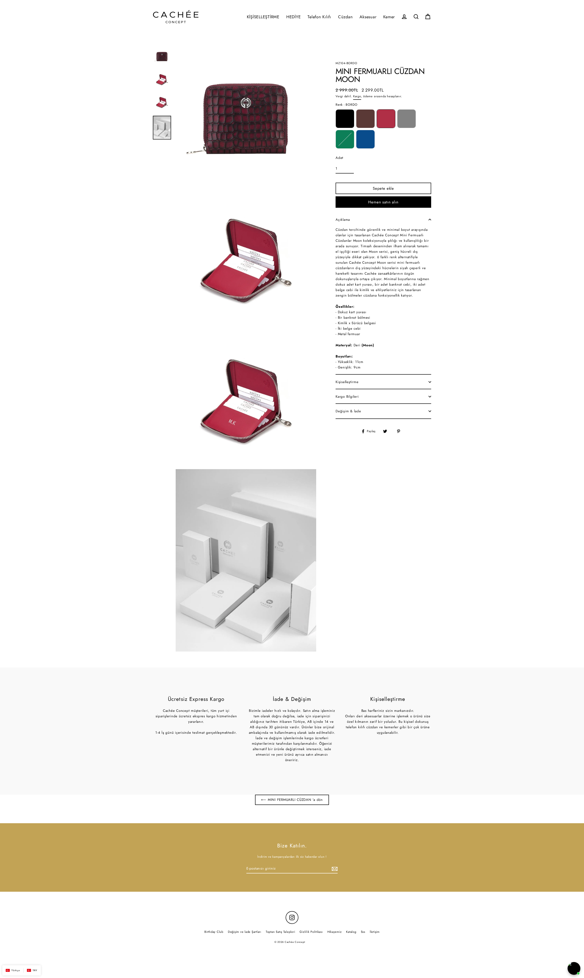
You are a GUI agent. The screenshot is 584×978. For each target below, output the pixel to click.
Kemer (389, 17)
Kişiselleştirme (347, 381)
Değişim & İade (348, 411)
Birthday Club (213, 932)
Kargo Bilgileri (347, 396)
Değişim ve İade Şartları (244, 932)
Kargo (357, 96)
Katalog (351, 932)
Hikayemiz (334, 932)
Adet (339, 157)
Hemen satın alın (383, 202)
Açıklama (343, 219)
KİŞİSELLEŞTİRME (263, 17)
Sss (363, 932)
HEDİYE (293, 17)
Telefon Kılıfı (319, 17)
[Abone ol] (334, 868)
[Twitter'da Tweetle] (387, 431)
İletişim (375, 932)
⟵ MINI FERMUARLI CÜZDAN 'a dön (292, 799)
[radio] (345, 118)
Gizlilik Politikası (311, 932)
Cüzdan (345, 17)
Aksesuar (368, 17)
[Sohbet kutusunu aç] (574, 968)
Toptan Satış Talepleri (280, 932)
